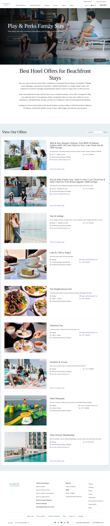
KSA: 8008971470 (98, 522)
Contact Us (72, 516)
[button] (95, 132)
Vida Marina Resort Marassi (74, 496)
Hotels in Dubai (40, 486)
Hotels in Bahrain (71, 486)
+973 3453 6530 (89, 442)
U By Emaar (92, 497)
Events (55, 5)
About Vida (30, 516)
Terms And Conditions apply (57, 169)
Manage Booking (87, 1)
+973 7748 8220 (85, 262)
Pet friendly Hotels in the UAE (45, 507)
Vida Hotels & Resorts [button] (101, 1)
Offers (64, 5)
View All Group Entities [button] (21, 522)
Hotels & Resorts (21, 5)
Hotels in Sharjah (41, 503)
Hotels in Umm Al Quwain (44, 500)
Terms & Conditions (54, 516)
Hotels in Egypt (70, 493)
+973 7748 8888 (89, 369)
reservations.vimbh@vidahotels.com (61, 159)
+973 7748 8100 (89, 154)
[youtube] (61, 522)
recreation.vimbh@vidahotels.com (60, 374)
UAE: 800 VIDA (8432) (83, 522)
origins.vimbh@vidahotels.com (89, 259)
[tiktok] (64, 522)
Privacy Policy (41, 516)
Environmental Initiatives (96, 501)
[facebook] (55, 522)
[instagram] (58, 522)
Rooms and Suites (35, 5)
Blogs (90, 507)
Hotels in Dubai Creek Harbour (45, 493)
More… (72, 5)
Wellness (91, 487)
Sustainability (92, 504)
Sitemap (80, 516)
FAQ (64, 516)
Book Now (103, 5)
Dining (47, 5)
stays (52, 94)
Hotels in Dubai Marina (43, 496)
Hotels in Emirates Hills (43, 490)
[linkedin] (67, 522)
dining (86, 97)
